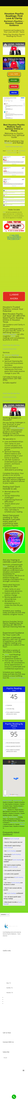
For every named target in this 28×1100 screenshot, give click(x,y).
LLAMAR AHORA (14, 296)
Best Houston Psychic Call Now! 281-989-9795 (14, 314)
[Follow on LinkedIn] (10, 1047)
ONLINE (14, 86)
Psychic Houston (17, 800)
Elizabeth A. (9, 151)
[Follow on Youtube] (16, 1047)
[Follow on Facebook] (4, 1047)
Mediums (22, 824)
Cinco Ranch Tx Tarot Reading (12, 401)
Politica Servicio (8, 1003)
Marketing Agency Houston (17, 1090)
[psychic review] (14, 118)
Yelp (19, 152)
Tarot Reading (7, 959)
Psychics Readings (12, 355)
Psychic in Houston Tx (14, 679)
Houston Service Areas (9, 349)
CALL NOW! (14, 74)
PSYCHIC (14, 80)
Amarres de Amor (8, 965)
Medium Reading (8, 961)
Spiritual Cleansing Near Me (14, 626)
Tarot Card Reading (9, 967)
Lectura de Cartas (8, 963)
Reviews (8, 142)
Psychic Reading (15, 317)
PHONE (14, 92)
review (14, 151)
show (7, 914)
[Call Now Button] (14, 1097)
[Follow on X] (7, 1047)
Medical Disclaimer (9, 1001)
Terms (5, 999)
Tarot (4, 212)
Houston (6, 971)
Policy (5, 997)
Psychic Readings (9, 334)
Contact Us (6, 973)
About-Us (6, 955)
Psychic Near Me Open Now (14, 146)
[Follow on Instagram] (13, 1047)
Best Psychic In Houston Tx (17, 822)
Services (6, 969)
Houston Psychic (7, 800)
